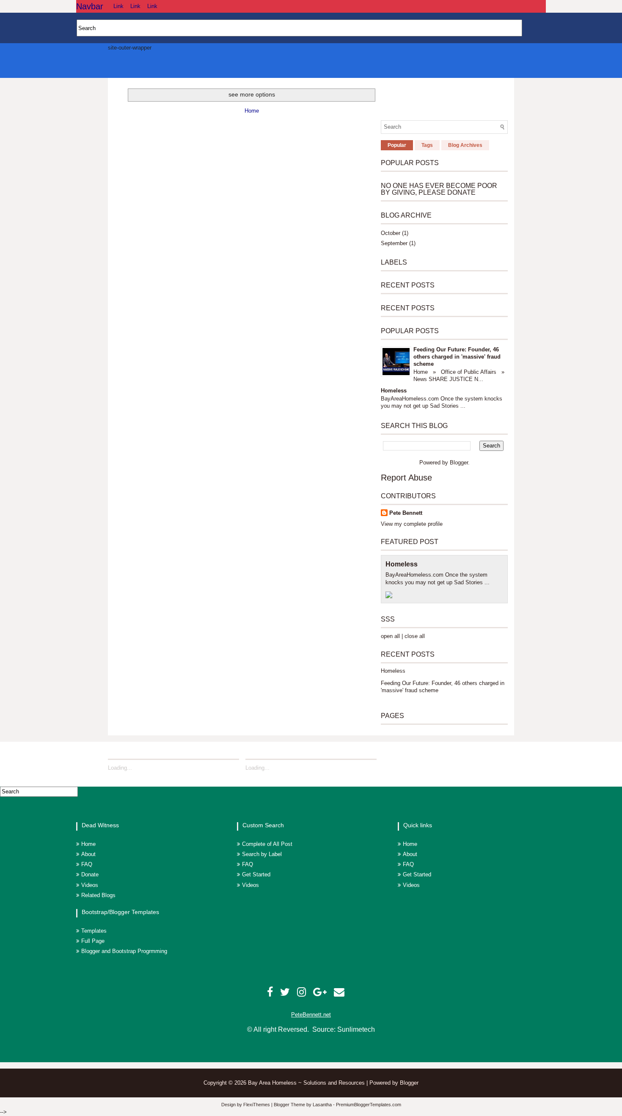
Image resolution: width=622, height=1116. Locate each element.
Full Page (93, 941)
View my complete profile (412, 524)
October (390, 233)
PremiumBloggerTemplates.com (368, 1104)
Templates (94, 931)
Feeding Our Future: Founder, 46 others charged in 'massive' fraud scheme (457, 356)
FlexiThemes (256, 1104)
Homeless (394, 390)
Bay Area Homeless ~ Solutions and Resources (307, 1083)
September (394, 243)
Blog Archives (465, 145)
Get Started (256, 874)
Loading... (120, 768)
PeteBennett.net (311, 1014)
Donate (90, 874)
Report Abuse (406, 477)
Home (252, 111)
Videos (89, 885)
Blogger (459, 462)
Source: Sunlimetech (343, 1029)
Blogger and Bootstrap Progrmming (124, 951)
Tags (427, 145)
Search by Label (262, 854)
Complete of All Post (267, 844)
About (88, 854)
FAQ (86, 864)
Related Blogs (98, 895)
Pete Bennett (405, 513)
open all (390, 636)
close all (415, 636)
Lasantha (322, 1104)
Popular (397, 145)
